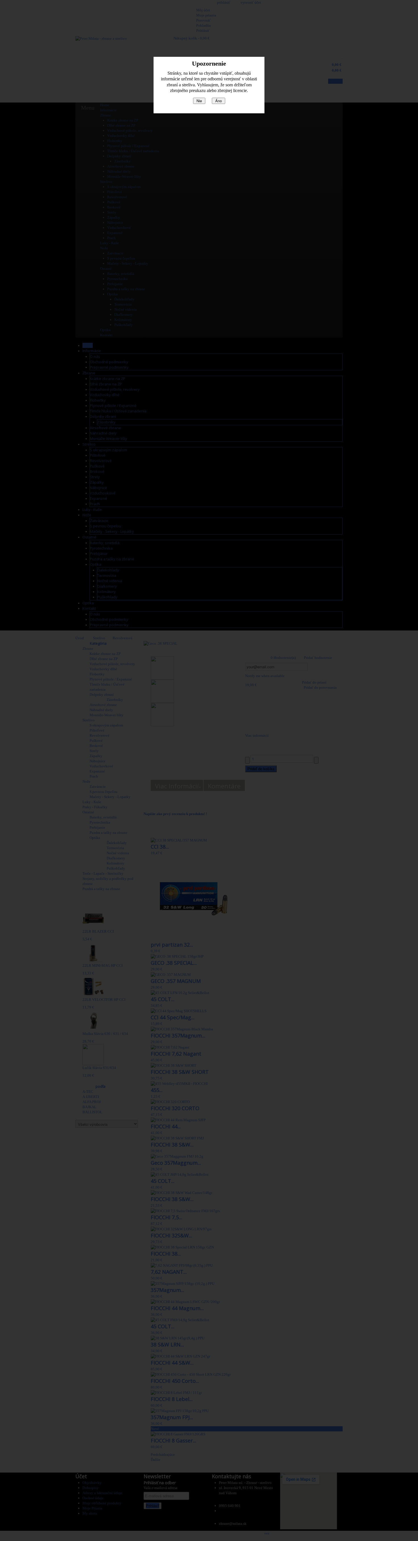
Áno (218, 100)
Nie (199, 100)
